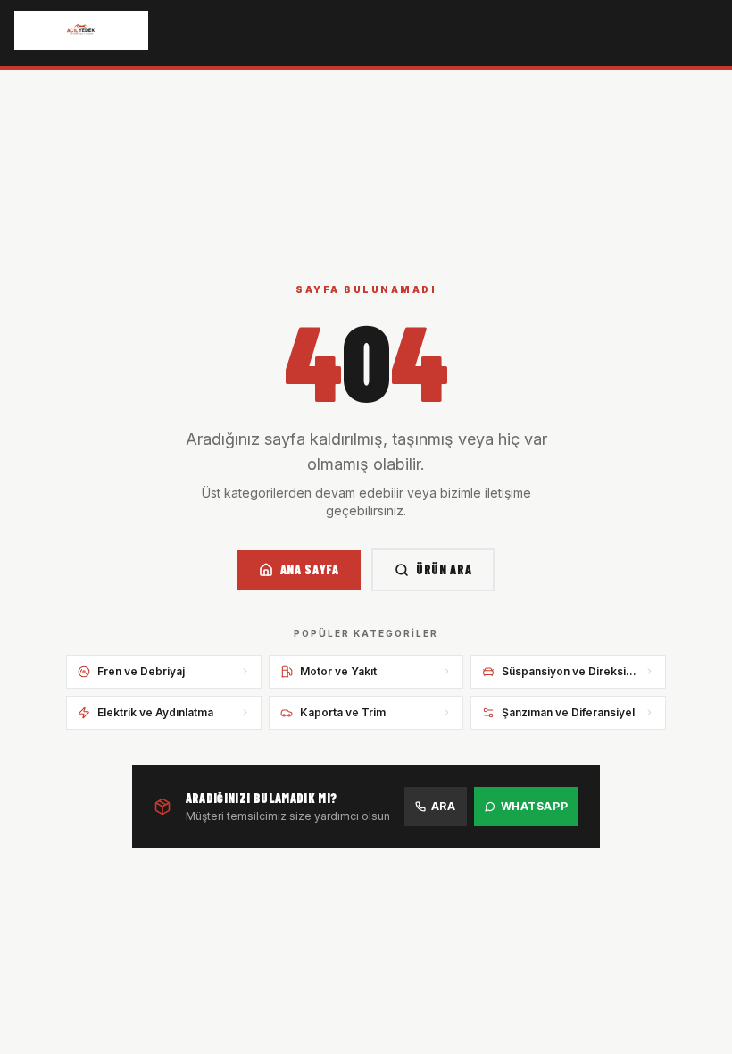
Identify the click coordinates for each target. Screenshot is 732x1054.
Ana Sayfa (309, 569)
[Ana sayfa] (81, 30)
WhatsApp (535, 806)
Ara (443, 806)
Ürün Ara (444, 569)
